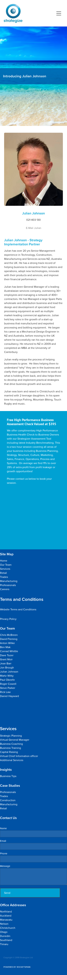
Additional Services (11, 760)
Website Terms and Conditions (18, 609)
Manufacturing (8, 581)
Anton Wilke (7, 643)
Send (7, 893)
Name (3, 828)
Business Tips (8, 776)
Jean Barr (6, 663)
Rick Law (5, 692)
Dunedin (5, 936)
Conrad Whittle (9, 651)
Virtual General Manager (14, 740)
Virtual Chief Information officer (19, 756)
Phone (3, 853)
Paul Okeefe (7, 680)
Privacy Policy (8, 619)
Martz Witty (7, 675)
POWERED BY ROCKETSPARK (17, 966)
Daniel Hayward (9, 696)
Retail (3, 573)
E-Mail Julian (33, 228)
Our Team (6, 565)
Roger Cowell (8, 684)
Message (5, 866)
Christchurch (7, 928)
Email (3, 841)
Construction (7, 800)
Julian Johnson (9, 671)
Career (4, 589)
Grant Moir (6, 659)
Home (3, 560)
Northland (6, 911)
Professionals (8, 585)
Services (5, 569)
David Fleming (8, 639)
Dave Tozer (7, 655)
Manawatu (6, 919)
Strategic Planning (11, 735)
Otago (3, 932)
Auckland (5, 915)
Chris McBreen (9, 635)
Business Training (10, 748)
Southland (6, 940)
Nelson (4, 924)
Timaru (4, 944)
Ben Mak (5, 647)
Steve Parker (8, 688)
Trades (4, 577)
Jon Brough (7, 667)
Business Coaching (11, 744)
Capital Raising (9, 752)
